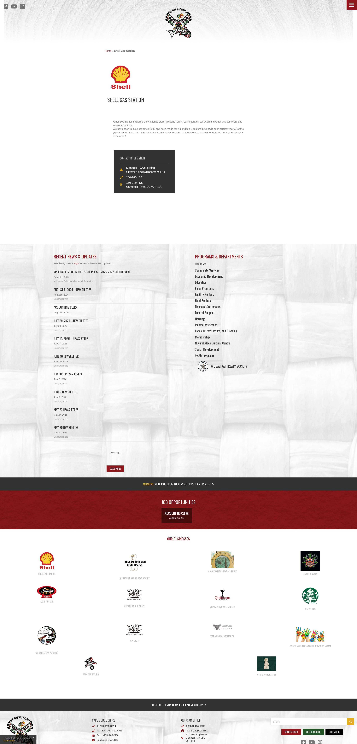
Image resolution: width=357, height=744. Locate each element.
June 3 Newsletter (65, 391)
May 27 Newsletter (66, 409)
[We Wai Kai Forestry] (266, 734)
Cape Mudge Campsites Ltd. (222, 706)
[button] (352, 5)
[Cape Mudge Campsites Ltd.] (222, 697)
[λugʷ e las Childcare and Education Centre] (310, 702)
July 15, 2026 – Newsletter (71, 338)
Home (108, 50)
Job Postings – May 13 (68, 463)
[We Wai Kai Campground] (46, 705)
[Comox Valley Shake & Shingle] (222, 629)
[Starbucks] (310, 666)
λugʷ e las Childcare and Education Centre (310, 716)
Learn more (9, 740)
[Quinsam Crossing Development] (135, 633)
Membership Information (81, 281)
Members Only (61, 281)
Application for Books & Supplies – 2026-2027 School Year (92, 271)
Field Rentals (203, 300)
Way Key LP (135, 711)
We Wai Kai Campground (46, 723)
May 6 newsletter (65, 480)
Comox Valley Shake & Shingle (222, 641)
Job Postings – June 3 (68, 374)
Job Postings (62, 498)
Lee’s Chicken (47, 672)
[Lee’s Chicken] (46, 662)
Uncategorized (61, 299)
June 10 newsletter (66, 356)
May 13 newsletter (66, 445)
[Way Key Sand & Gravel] (134, 664)
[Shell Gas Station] (46, 631)
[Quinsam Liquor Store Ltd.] (222, 665)
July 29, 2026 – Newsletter (71, 320)
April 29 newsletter (67, 516)
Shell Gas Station (46, 644)
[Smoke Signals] (310, 631)
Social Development (207, 349)
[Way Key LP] (134, 699)
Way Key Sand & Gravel (134, 676)
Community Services (207, 270)
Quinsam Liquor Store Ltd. (222, 677)
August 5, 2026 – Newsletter (72, 289)
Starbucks (310, 679)
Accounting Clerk (65, 307)
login (76, 263)
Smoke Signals (310, 644)
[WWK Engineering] (90, 734)
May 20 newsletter (66, 427)
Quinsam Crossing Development (135, 648)
